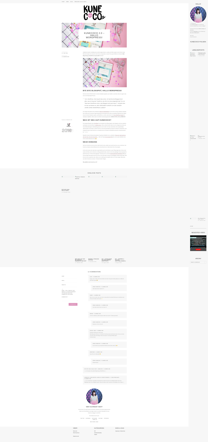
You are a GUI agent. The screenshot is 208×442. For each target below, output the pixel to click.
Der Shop (96, 123)
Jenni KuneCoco (96, 286)
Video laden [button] (198, 249)
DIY (95, 431)
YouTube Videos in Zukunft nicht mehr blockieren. (198, 247)
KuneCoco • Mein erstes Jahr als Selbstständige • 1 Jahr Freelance (101, 377)
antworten (124, 274)
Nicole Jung (93, 330)
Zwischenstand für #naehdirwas (116, 153)
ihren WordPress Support (119, 115)
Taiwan (95, 434)
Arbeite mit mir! (76, 436)
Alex (91, 276)
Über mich (117, 135)
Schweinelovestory (98, 432)
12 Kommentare (65, 56)
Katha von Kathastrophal (104, 111)
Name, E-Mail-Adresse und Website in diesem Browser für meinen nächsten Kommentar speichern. (69, 292)
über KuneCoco (123, 135)
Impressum (117, 431)
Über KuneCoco (76, 432)
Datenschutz (122, 431)
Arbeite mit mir (98, 125)
